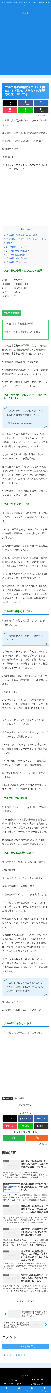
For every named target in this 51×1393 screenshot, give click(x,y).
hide (28, 229)
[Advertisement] (25, 48)
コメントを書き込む (25, 1346)
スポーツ (8, 1098)
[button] (41, 110)
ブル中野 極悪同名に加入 (16, 251)
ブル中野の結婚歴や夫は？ (17, 258)
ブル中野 (20, 1098)
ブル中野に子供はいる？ (16, 262)
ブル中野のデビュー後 (15, 247)
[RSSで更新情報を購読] (37, 1138)
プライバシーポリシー (14, 1384)
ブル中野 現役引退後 (14, 254)
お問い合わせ (37, 1384)
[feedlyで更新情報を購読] (14, 1138)
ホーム (14, 1380)
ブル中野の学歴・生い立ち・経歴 (20, 235)
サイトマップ (37, 1380)
